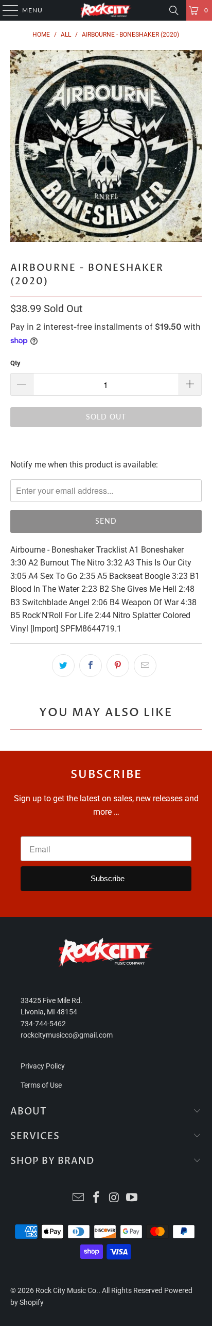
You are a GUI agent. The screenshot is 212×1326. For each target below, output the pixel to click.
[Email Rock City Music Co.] (78, 1198)
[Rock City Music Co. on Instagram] (114, 1198)
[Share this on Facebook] (90, 665)
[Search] (174, 10)
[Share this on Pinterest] (118, 665)
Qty (15, 363)
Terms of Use (41, 1085)
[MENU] (5, 10)
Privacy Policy (43, 1066)
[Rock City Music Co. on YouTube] (132, 1198)
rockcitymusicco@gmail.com (67, 1035)
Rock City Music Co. (67, 1290)
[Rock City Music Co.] (106, 10)
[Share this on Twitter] (63, 665)
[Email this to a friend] (145, 665)
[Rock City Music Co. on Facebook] (96, 1198)
